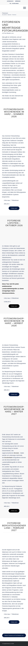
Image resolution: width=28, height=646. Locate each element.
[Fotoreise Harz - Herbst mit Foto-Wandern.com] (14, 335)
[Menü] (24, 8)
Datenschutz (10, 1)
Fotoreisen (5, 13)
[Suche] (20, 8)
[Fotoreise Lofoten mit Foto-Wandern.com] (14, 235)
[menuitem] (10, 1)
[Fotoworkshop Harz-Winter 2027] (14, 423)
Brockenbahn (8, 457)
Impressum (17, 1)
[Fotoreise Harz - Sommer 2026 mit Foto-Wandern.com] (14, 126)
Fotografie (8, 77)
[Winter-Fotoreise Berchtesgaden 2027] (14, 540)
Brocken (16, 453)
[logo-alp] (11, 8)
